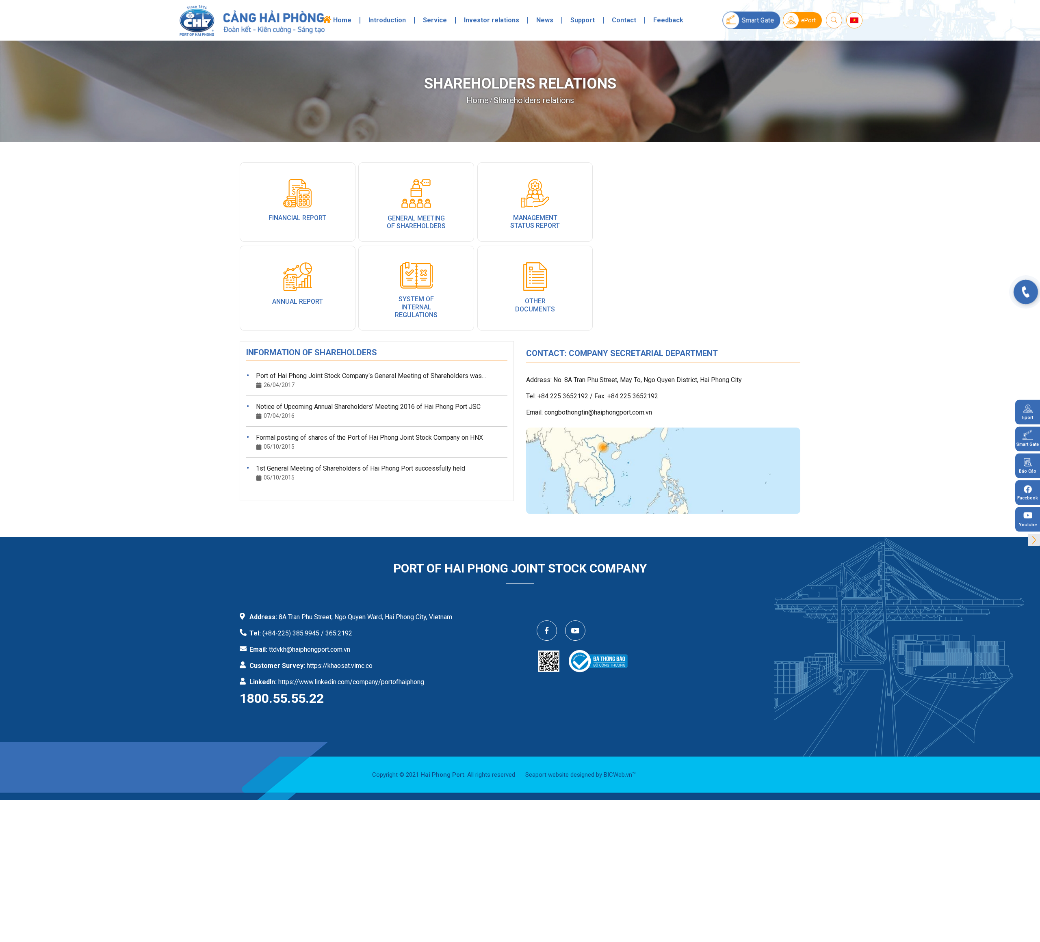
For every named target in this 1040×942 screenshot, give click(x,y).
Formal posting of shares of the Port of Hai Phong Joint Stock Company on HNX (369, 437)
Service (435, 20)
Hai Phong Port (442, 774)
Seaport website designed (559, 774)
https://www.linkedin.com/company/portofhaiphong (351, 682)
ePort (808, 20)
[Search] (834, 20)
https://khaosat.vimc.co (340, 666)
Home (342, 20)
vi (854, 19)
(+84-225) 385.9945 (290, 633)
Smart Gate (758, 20)
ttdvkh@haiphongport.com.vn (309, 649)
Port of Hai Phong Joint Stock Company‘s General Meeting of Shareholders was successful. (369, 376)
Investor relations (491, 20)
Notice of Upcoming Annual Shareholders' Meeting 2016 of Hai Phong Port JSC (368, 407)
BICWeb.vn (618, 774)
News (544, 20)
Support (582, 20)
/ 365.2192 (336, 633)
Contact (624, 20)
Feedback (668, 20)
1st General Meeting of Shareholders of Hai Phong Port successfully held (360, 468)
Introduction (387, 20)
